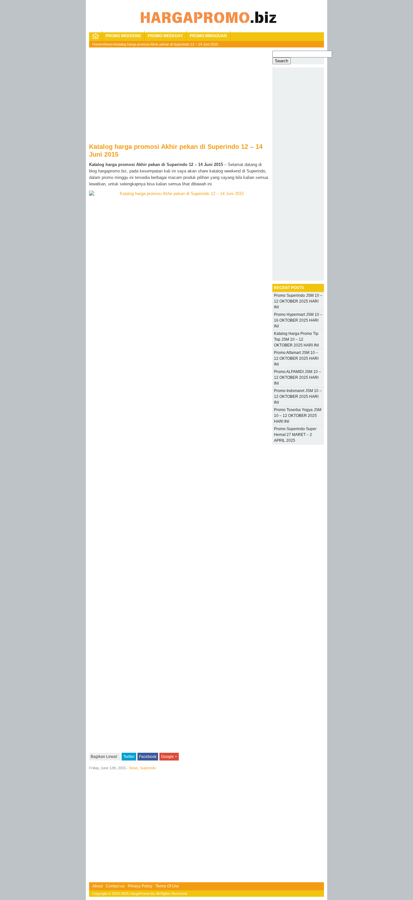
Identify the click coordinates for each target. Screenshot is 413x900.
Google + (169, 756)
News (108, 44)
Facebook (147, 756)
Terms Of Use (167, 886)
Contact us (115, 886)
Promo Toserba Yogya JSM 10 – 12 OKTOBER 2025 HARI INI (297, 416)
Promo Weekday (165, 36)
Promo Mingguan (208, 36)
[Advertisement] (179, 97)
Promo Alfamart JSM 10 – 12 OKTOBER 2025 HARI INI (296, 358)
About (97, 886)
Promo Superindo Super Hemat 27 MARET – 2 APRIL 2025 (295, 435)
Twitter (129, 756)
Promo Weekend (123, 36)
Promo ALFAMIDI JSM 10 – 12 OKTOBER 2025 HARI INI (297, 377)
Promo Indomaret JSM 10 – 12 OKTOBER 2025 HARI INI (298, 396)
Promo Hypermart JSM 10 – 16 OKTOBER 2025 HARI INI (298, 320)
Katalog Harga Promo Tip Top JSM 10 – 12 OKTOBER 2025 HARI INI (296, 339)
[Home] (95, 37)
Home (97, 44)
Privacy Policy (140, 886)
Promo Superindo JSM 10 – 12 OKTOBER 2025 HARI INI (298, 301)
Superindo (148, 768)
